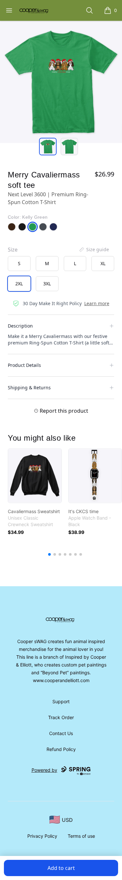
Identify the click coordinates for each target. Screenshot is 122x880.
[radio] (19, 263)
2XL (19, 283)
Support (61, 701)
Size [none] (13, 249)
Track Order (61, 717)
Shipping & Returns (29, 387)
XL (103, 263)
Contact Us (61, 733)
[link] (34, 476)
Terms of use (81, 836)
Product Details (24, 365)
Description (20, 326)
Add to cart (61, 868)
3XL (47, 283)
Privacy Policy (42, 836)
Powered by (44, 770)
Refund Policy (61, 749)
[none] (93, 249)
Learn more (96, 303)
